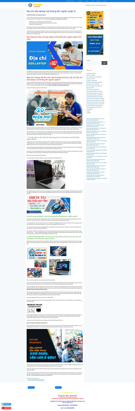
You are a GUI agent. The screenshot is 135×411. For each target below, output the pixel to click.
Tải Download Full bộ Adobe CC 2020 (94, 98)
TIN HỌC (88, 109)
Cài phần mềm (89, 75)
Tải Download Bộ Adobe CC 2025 (93, 96)
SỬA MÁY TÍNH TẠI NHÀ (91, 89)
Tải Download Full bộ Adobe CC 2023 (94, 103)
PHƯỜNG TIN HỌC (90, 80)
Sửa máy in (88, 87)
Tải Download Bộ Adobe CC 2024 (93, 94)
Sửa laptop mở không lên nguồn (33, 378)
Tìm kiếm (88, 60)
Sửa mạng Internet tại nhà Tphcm (93, 85)
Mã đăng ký (31, 387)
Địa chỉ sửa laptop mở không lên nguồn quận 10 (36, 380)
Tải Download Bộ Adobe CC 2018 (93, 91)
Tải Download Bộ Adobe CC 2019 (93, 93)
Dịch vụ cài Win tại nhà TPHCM (93, 76)
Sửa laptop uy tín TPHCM (91, 84)
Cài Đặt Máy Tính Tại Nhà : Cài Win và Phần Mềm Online (96, 5)
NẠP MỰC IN (89, 78)
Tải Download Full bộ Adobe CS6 (93, 105)
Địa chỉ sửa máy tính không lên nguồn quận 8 (36, 379)
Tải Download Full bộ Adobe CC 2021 (94, 100)
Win (87, 112)
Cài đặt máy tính (89, 73)
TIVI (87, 110)
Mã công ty (58, 387)
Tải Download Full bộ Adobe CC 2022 (94, 102)
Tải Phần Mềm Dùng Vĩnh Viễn (92, 107)
